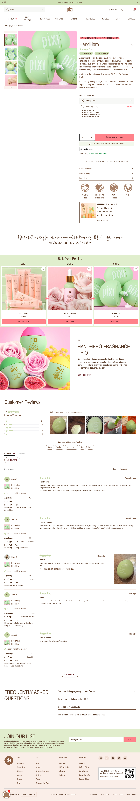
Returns (62, 775)
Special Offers (84, 779)
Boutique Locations (42, 771)
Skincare (59, 19)
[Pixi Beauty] (70, 9)
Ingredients (83, 178)
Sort (115, 469)
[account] (121, 10)
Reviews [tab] (9, 454)
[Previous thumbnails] (10, 32)
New (12, 19)
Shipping (62, 771)
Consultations (83, 771)
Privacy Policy (105, 794)
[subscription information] (93, 95)
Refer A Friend (84, 767)
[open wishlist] (128, 10)
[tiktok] (107, 758)
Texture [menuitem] (59, 447)
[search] (7, 9)
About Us (39, 767)
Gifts (118, 19)
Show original (68, 569)
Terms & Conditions (118, 794)
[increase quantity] (91, 137)
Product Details (85, 168)
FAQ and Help (64, 767)
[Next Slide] (134, 425)
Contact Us (63, 763)
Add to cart (114, 137)
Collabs (19, 779)
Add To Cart (23, 322)
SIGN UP (130, 740)
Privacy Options (131, 794)
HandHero (19, 26)
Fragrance (90, 19)
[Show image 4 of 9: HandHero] (10, 81)
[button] (23, 421)
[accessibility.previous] (2, 2)
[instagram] (100, 758)
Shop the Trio (84, 375)
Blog (37, 763)
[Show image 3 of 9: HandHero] (10, 67)
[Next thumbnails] (10, 87)
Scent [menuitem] (50, 447)
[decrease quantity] (83, 137)
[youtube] (125, 758)
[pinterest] (119, 758)
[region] (93, 425)
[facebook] (113, 758)
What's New (21, 767)
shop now (102, 220)
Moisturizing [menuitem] (71, 447)
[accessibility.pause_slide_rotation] (5, 2)
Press (38, 779)
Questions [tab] (22, 454)
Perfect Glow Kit (104, 208)
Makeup (74, 19)
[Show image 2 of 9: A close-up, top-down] (10, 53)
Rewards (114, 10)
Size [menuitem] (82, 447)
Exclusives (45, 19)
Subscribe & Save (85, 775)
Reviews (38, 775)
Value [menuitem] (90, 447)
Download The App (42, 783)
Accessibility (93, 794)
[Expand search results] (42, 10)
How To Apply (84, 173)
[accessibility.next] (137, 2)
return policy (124, 161)
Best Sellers (27, 18)
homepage (9, 26)
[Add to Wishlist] (132, 44)
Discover (132, 19)
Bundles (105, 19)
